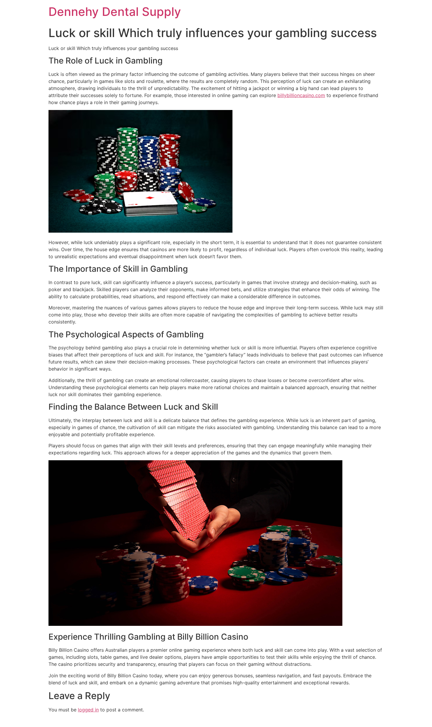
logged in (88, 710)
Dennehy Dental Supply (114, 11)
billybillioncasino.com (301, 95)
